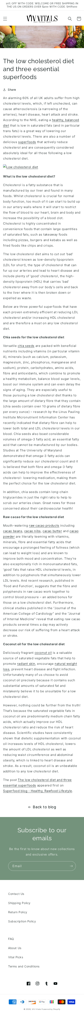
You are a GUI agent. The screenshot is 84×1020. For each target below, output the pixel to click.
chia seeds (26, 346)
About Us (14, 948)
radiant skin (26, 664)
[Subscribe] (71, 866)
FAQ (11, 939)
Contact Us (16, 893)
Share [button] (12, 89)
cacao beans (12, 531)
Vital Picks (15, 957)
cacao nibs (32, 531)
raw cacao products (44, 525)
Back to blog (44, 807)
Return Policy (17, 912)
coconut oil (43, 653)
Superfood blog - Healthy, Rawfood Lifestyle (37, 791)
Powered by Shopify (51, 1009)
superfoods (27, 142)
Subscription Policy (22, 921)
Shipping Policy (19, 903)
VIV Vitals (36, 1009)
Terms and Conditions (24, 966)
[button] (5, 18)
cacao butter (52, 531)
